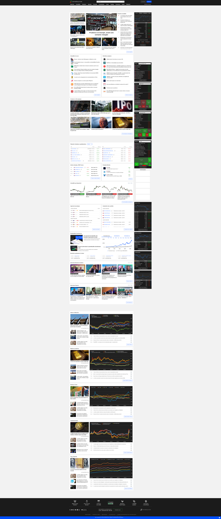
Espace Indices (129, 344)
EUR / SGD (136, 226)
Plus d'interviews (129, 302)
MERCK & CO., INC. (75, 158)
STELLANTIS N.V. (138, 78)
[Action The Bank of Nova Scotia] (112, 224)
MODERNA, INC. (74, 152)
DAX (136, 26)
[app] (84, 510)
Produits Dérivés (106, 165)
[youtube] (72, 510)
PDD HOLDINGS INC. (107, 210)
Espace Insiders (129, 281)
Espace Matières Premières (143, 249)
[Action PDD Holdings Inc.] (111, 211)
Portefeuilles (101, 4)
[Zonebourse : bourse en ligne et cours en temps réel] (76, 2)
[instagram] (74, 510)
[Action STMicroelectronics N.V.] (84, 167)
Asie (149, 13)
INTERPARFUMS (138, 85)
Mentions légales (88, 514)
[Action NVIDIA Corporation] (111, 161)
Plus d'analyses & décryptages (127, 133)
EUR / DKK (136, 219)
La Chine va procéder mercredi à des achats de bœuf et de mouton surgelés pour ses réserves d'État (109, 378)
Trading (112, 4)
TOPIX (137, 34)
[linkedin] (78, 510)
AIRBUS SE (137, 69)
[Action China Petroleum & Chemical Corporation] (112, 213)
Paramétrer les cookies (96, 514)
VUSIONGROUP (138, 65)
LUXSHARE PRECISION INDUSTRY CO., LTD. (107, 215)
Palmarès (128, 4)
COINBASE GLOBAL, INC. (140, 146)
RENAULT (137, 97)
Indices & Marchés (74, 312)
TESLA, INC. (74, 150)
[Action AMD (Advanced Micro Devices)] (114, 150)
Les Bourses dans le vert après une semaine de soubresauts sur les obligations (105, 448)
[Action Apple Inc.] (76, 157)
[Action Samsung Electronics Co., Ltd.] (83, 161)
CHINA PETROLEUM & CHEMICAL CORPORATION (107, 213)
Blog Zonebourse (104, 514)
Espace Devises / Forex (128, 416)
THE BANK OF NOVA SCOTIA (107, 224)
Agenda (89, 4)
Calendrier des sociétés (108, 206)
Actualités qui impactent (75, 183)
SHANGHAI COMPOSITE (140, 33)
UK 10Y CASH (138, 285)
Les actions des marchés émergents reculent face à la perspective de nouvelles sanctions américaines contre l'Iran (111, 486)
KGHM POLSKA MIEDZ (139, 118)
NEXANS (137, 94)
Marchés (72, 4)
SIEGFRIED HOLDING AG (140, 127)
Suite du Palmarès (143, 109)
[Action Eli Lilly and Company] (81, 154)
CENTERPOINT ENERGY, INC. (140, 152)
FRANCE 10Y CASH (139, 280)
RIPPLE (137, 266)
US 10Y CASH (138, 281)
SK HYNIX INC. (74, 148)
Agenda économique (75, 206)
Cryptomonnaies (74, 420)
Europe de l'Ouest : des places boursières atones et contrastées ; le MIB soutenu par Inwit (107, 340)
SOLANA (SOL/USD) (139, 263)
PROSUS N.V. (138, 123)
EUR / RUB (136, 215)
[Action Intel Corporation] (111, 148)
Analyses (84, 4)
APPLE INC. (74, 156)
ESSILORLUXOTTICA (139, 74)
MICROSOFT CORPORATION (108, 154)
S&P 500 (137, 29)
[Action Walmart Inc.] (109, 152)
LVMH (137, 68)
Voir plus (130, 178)
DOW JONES (138, 30)
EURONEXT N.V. (77, 169)
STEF (136, 89)
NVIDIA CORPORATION (139, 75)
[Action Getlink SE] (80, 175)
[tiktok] (80, 510)
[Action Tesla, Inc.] (76, 150)
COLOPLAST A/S (138, 117)
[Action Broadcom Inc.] (110, 159)
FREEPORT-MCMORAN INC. (140, 147)
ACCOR (76, 173)
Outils (123, 4)
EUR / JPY (136, 227)
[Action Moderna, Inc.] (78, 152)
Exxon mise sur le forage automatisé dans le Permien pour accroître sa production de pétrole (107, 376)
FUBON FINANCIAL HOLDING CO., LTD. (107, 217)
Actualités (78, 4)
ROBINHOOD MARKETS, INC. (140, 143)
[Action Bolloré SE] (80, 171)
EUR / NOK (136, 218)
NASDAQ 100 (147, 41)
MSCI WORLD (138, 37)
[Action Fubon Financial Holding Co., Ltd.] (112, 217)
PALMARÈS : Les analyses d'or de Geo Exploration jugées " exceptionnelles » (105, 342)
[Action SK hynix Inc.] (77, 148)
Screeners (118, 4)
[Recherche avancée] (123, 2)
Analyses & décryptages (75, 99)
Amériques (145, 13)
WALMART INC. (105, 152)
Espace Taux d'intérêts (128, 488)
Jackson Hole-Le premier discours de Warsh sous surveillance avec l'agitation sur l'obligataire (108, 480)
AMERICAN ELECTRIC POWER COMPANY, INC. (141, 153)
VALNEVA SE (138, 98)
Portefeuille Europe (106, 235)
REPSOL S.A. (138, 122)
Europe (141, 13)
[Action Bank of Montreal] (111, 222)
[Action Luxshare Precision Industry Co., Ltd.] (112, 215)
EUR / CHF (136, 214)
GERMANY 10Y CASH (139, 282)
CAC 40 (137, 22)
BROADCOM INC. (106, 158)
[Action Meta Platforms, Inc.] (112, 157)
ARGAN (137, 87)
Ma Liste (136, 63)
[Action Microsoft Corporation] (113, 154)
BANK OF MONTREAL (107, 222)
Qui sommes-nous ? (112, 514)
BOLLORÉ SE (77, 171)
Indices (137, 13)
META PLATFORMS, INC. (107, 156)
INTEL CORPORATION (107, 148)
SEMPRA (137, 156)
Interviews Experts (74, 285)
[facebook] (76, 510)
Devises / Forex (73, 384)
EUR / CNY (136, 223)
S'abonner (149, 1)
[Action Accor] (78, 173)
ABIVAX (137, 126)
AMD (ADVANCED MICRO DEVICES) (108, 150)
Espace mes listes (143, 80)
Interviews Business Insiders (76, 262)
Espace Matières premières (127, 380)
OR (135, 241)
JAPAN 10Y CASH (139, 284)
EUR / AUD (136, 222)
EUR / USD (136, 211)
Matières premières (74, 348)
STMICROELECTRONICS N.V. (79, 167)
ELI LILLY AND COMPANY (76, 154)
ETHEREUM (138, 262)
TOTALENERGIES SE (139, 77)
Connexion (143, 1)
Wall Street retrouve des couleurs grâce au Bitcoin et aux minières (103, 450)
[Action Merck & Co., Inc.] (79, 159)
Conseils (95, 4)
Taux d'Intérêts (73, 456)
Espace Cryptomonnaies (128, 452)
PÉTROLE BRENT (138, 244)
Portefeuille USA (117, 235)
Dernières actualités (122, 13)
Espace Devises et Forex (143, 229)
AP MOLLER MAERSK (139, 114)
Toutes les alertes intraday (95, 178)
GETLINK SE (77, 175)
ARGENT (136, 245)
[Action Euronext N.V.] (81, 169)
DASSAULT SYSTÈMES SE (140, 71)
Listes (107, 4)
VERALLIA (137, 91)
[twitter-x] (70, 510)
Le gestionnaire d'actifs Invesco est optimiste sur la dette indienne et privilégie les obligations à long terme (109, 484)
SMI (136, 25)
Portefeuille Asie (127, 235)
